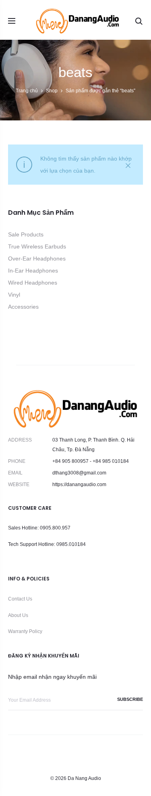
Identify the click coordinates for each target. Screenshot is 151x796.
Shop (52, 91)
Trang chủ (27, 91)
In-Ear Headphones (33, 270)
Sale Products (25, 234)
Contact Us (20, 599)
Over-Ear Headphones (37, 258)
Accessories (23, 306)
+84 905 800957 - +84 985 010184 (90, 461)
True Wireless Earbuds (37, 246)
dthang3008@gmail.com (79, 473)
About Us (18, 615)
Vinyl (14, 294)
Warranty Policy (25, 631)
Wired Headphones (32, 282)
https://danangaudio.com (79, 484)
